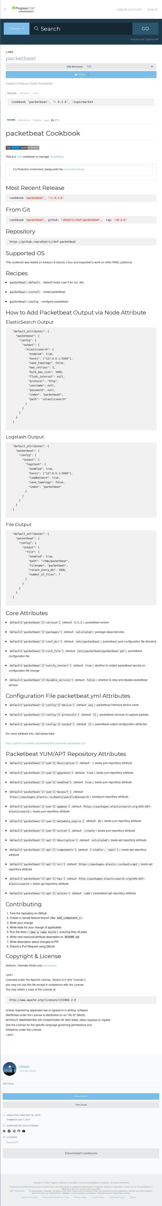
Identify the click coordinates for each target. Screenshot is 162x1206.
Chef (19, 156)
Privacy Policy (80, 1197)
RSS (10, 52)
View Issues (81, 1104)
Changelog (36, 120)
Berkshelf (24, 93)
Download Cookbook (81, 1153)
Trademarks (19, 1191)
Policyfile (11, 93)
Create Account (129, 9)
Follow (83, 74)
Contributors (50, 965)
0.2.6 (79, 66)
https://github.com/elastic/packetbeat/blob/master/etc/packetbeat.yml (45, 743)
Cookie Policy (98, 1197)
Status (133, 1197)
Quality (52, 120)
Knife (35, 93)
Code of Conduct (29, 1197)
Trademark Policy (117, 1197)
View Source (81, 1096)
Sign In (152, 9)
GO (145, 28)
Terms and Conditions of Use (55, 1197)
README (11, 120)
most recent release (74, 169)
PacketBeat (56, 156)
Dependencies (24, 120)
